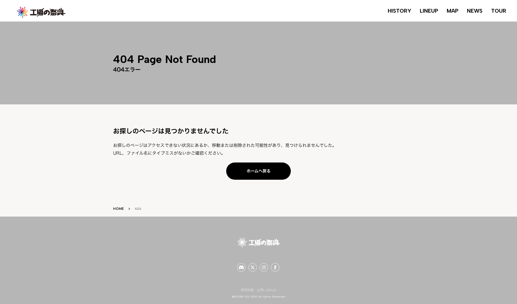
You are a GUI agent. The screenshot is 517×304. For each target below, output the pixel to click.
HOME (118, 209)
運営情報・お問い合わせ (258, 290)
